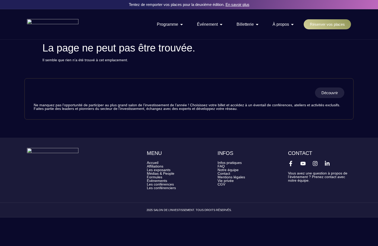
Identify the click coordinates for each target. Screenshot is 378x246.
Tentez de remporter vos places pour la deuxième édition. (189, 4)
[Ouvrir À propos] (292, 24)
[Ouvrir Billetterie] (257, 24)
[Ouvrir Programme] (181, 24)
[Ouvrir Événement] (221, 24)
